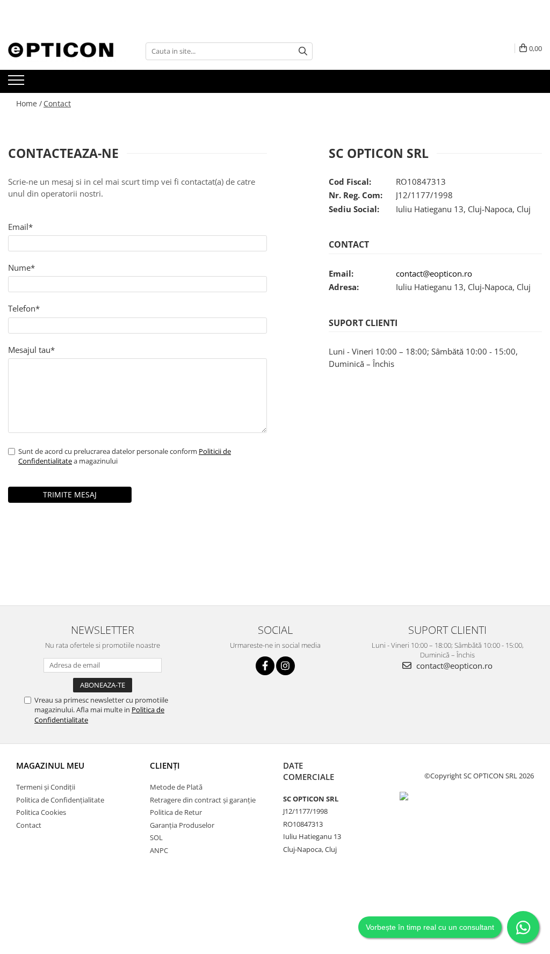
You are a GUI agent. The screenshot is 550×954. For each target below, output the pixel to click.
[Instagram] (285, 665)
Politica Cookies (41, 812)
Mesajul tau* (31, 349)
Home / (29, 103)
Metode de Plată (176, 787)
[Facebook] (265, 665)
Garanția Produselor (182, 825)
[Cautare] (303, 51)
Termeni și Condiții (45, 787)
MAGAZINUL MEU (50, 765)
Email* (20, 226)
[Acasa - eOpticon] (61, 51)
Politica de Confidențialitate (60, 800)
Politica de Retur (176, 812)
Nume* (21, 267)
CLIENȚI (165, 765)
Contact (57, 103)
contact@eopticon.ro (434, 273)
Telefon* (24, 308)
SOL (156, 837)
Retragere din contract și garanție (203, 800)
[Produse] (17, 83)
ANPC (159, 850)
